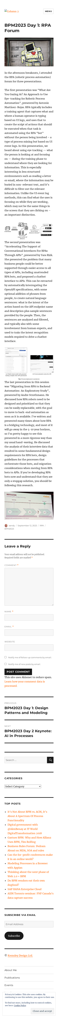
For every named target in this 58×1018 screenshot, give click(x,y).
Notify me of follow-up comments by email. (30, 657)
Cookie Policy (20, 1005)
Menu (48, 11)
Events (8, 985)
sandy (12, 525)
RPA (42, 525)
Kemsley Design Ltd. (20, 955)
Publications (12, 977)
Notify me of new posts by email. (24, 664)
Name (8, 611)
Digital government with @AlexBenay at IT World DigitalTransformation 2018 (25, 829)
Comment (11, 565)
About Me (10, 970)
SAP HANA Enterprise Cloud (24, 889)
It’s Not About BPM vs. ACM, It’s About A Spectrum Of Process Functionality (27, 816)
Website (9, 641)
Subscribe (14, 935)
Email (9, 626)
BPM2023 (9, 529)
